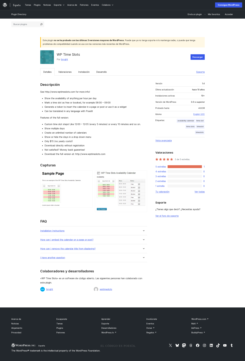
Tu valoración (162, 191)
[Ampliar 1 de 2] (88, 174)
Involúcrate (151, 319)
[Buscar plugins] (41, 24)
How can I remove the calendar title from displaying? (68, 248)
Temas (59, 323)
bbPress (196, 328)
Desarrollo (101, 71)
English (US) (199, 114)
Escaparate (61, 319)
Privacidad (16, 332)
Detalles (47, 71)
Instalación (84, 71)
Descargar (197, 57)
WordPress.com (200, 319)
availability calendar (186, 121)
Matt (194, 323)
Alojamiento (16, 328)
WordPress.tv (108, 332)
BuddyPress (198, 332)
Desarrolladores (108, 328)
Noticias (15, 323)
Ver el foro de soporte (167, 215)
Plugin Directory (18, 14)
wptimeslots (106, 289)
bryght (64, 59)
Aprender (105, 319)
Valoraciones (65, 71)
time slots (190, 126)
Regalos (151, 332)
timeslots (200, 132)
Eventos (150, 323)
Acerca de (16, 319)
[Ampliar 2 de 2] (143, 174)
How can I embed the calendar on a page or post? (66, 239)
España (41, 346)
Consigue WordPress (228, 5)
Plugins (59, 328)
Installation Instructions (52, 230)
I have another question (52, 257)
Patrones (60, 332)
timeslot (200, 126)
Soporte (200, 71)
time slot (200, 121)
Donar (150, 328)
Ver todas (200, 191)
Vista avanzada (163, 140)
